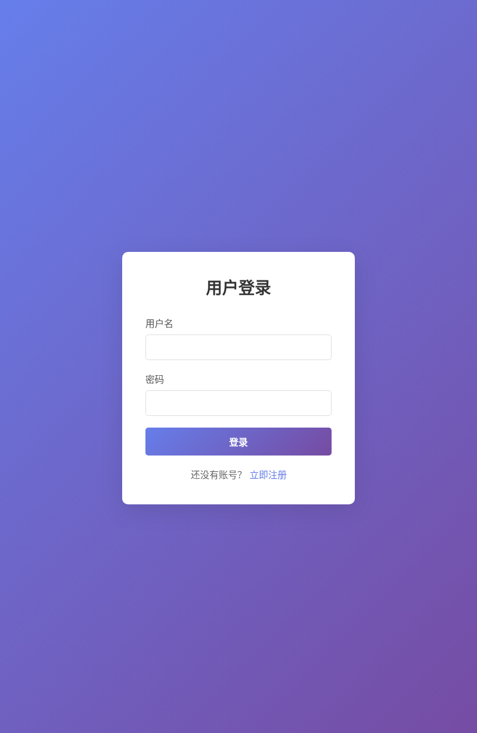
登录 (238, 442)
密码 (154, 379)
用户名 (159, 323)
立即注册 (268, 475)
